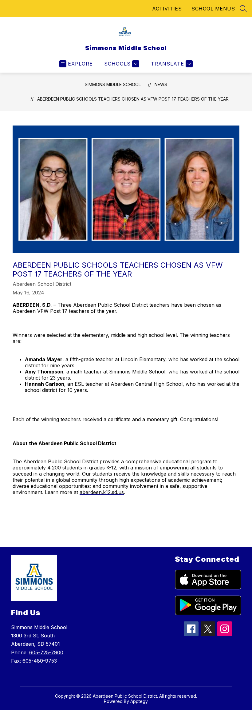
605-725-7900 (46, 652)
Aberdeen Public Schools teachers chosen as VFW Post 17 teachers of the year (133, 99)
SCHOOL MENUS (213, 9)
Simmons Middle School (113, 84)
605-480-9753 (39, 661)
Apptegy (139, 701)
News (161, 84)
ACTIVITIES (167, 9)
